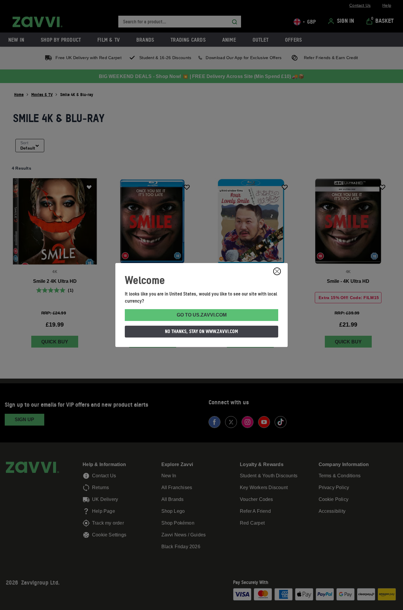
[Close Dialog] (277, 271)
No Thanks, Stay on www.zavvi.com (201, 331)
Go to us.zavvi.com (202, 314)
